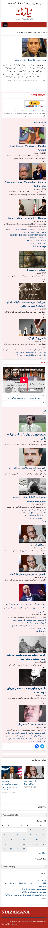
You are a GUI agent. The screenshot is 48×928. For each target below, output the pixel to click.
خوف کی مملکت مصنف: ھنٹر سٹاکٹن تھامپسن (29, 625)
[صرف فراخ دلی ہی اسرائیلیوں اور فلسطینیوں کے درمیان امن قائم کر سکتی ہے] (32, 593)
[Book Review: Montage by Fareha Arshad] (32, 135)
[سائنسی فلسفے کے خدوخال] (32, 713)
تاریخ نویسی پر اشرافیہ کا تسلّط (34, 623)
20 (17, 844)
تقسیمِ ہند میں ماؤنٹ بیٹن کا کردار (28, 574)
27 (17, 849)
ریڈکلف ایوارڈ (38, 544)
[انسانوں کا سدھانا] (32, 259)
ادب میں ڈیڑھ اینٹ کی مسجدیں (34, 510)
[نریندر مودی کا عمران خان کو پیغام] (34, 47)
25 (5, 849)
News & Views (40, 122)
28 (24, 849)
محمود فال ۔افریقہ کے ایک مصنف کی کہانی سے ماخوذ (26, 350)
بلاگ (44, 80)
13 (17, 839)
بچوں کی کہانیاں (39, 246)
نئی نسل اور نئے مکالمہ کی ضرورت (27, 467)
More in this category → (37, 243)
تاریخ (44, 521)
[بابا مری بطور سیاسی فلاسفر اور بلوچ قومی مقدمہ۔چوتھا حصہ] (32, 644)
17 (43, 839)
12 (11, 839)
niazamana (14, 924)
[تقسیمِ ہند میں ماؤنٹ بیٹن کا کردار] (32, 563)
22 (30, 844)
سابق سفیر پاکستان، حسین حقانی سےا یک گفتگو (27, 398)
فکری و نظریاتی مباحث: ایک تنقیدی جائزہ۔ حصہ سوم (26, 736)
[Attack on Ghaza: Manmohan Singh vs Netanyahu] (32, 171)
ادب (44, 411)
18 (5, 844)
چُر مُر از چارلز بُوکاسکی (37, 515)
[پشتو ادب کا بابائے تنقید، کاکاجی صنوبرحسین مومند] (32, 486)
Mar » (44, 853)
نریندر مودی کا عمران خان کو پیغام (31, 60)
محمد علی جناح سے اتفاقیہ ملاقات (34, 892)
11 (4, 839)
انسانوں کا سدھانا (36, 270)
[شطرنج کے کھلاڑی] (32, 327)
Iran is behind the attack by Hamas (27, 218)
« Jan (39, 853)
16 (37, 839)
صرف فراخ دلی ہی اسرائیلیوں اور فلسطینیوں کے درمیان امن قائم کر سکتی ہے (25, 607)
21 (24, 844)
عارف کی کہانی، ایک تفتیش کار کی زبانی (30, 352)
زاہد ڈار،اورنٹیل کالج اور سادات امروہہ (31, 512)
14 (24, 839)
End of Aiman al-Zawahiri (36, 240)
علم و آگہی (41, 631)
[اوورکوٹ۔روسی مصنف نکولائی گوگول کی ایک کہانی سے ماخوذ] (32, 291)
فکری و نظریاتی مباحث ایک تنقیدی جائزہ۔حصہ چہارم (26, 733)
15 (30, 839)
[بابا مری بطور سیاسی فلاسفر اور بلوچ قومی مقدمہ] (32, 677)
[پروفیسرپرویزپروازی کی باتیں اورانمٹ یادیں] (32, 423)
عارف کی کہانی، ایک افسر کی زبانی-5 (31, 355)
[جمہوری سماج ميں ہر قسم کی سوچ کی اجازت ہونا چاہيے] (11, 772)
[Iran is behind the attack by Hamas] (32, 207)
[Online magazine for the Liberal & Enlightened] (24, 10)
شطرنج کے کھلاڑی (36, 338)
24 (43, 844)
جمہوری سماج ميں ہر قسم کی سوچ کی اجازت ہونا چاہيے (10, 787)
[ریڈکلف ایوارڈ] (32, 534)
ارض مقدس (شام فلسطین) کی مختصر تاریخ (29, 620)
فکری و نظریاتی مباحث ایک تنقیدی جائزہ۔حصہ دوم (27, 738)
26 (11, 849)
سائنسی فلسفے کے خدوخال (31, 724)
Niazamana (15, 912)
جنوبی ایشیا (5, 781)
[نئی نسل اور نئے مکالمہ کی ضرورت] (32, 457)
